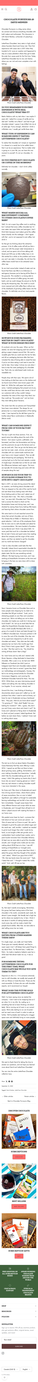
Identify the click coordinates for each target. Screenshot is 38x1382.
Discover (19, 1157)
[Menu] (2, 9)
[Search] (7, 9)
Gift (19, 1256)
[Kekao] (19, 9)
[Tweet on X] (6, 1081)
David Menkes (10, 1090)
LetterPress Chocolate (20, 1090)
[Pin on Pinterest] (12, 1081)
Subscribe (19, 1346)
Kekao (8, 1375)
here (10, 1074)
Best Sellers (19, 1206)
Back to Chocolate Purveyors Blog (19, 1101)
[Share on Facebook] (9, 1081)
